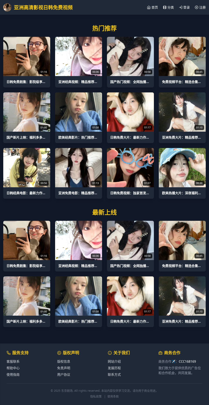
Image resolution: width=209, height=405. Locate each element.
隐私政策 (96, 396)
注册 (202, 7)
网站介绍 (114, 361)
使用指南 (13, 374)
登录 (186, 7)
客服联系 (13, 361)
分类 (170, 7)
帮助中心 (13, 368)
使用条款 (113, 396)
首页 (154, 7)
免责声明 (63, 368)
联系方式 (114, 374)
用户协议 (63, 374)
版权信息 (63, 361)
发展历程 (114, 368)
